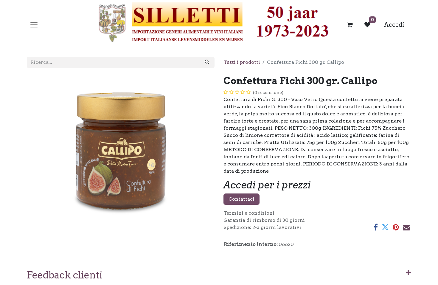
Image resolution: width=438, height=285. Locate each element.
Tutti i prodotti (241, 62)
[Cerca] (207, 62)
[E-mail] (406, 227)
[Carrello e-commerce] (350, 24)
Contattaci (241, 199)
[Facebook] (376, 227)
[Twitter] (385, 227)
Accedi (394, 24)
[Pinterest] (396, 227)
